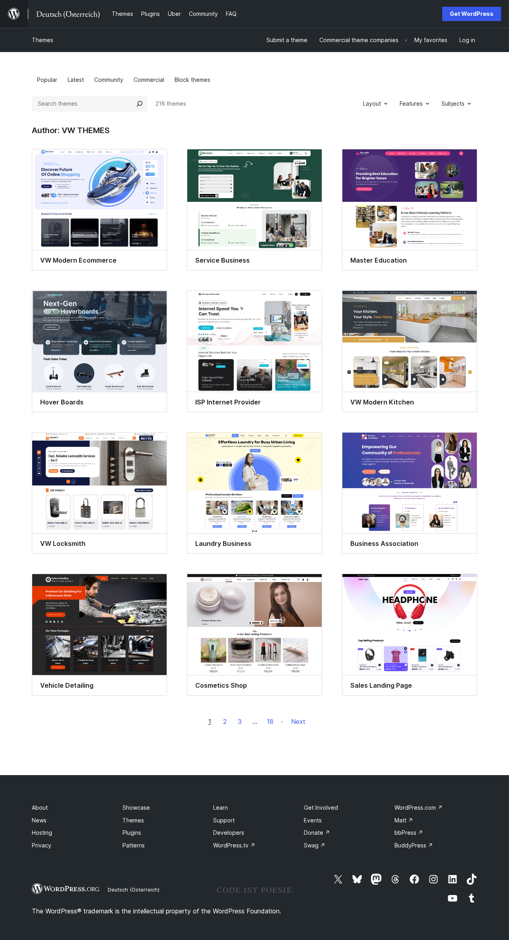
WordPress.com (418, 807)
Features (411, 103)
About (40, 807)
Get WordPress (471, 13)
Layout (372, 103)
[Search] (140, 104)
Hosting (42, 832)
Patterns (133, 845)
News (39, 820)
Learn (220, 807)
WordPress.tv (234, 845)
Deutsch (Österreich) (133, 889)
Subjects (452, 103)
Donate (317, 832)
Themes (42, 40)
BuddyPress (413, 845)
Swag (314, 845)
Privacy (41, 845)
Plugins (131, 832)
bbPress (408, 832)
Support (224, 820)
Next (298, 721)
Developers (228, 832)
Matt (403, 820)
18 (270, 721)
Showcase (136, 807)
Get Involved (321, 807)
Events (313, 820)
